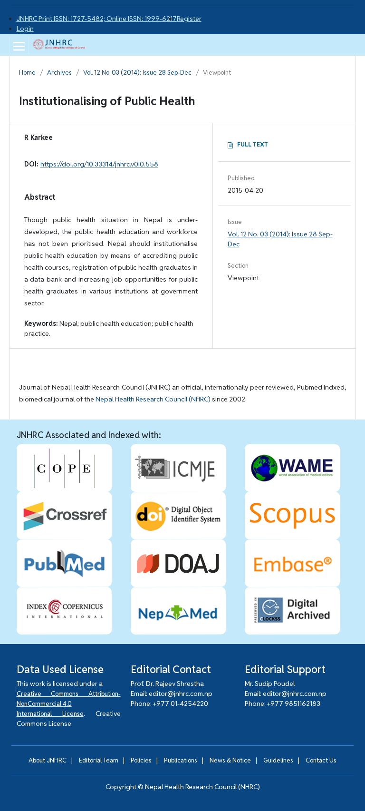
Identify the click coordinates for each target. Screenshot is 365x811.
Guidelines (278, 760)
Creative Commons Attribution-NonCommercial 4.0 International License (69, 704)
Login (25, 28)
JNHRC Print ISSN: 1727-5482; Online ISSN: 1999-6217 (97, 18)
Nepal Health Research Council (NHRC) (153, 399)
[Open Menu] (19, 46)
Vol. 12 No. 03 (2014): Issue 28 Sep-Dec (137, 72)
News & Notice (230, 760)
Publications (180, 760)
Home (27, 72)
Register (189, 18)
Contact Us (321, 760)
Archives (59, 72)
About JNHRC (48, 760)
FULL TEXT (252, 144)
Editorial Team (98, 760)
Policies (141, 760)
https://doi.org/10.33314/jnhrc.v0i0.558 (99, 164)
